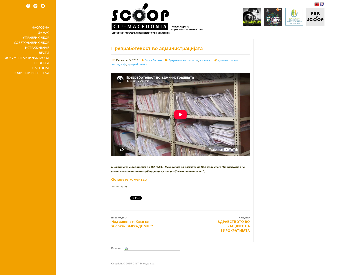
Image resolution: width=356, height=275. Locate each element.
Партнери (40, 68)
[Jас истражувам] (252, 17)
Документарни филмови (27, 58)
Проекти (41, 63)
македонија (119, 64)
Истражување (37, 47)
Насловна (40, 27)
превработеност (137, 64)
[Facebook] (28, 6)
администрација (228, 60)
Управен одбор (36, 37)
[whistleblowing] (294, 17)
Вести (44, 52)
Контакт (116, 248)
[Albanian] (316, 4)
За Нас (43, 32)
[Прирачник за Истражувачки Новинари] (273, 17)
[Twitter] (43, 6)
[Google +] (35, 6)
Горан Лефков (153, 60)
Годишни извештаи (31, 73)
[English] (322, 4)
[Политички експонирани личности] (315, 17)
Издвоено (205, 60)
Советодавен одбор (31, 42)
